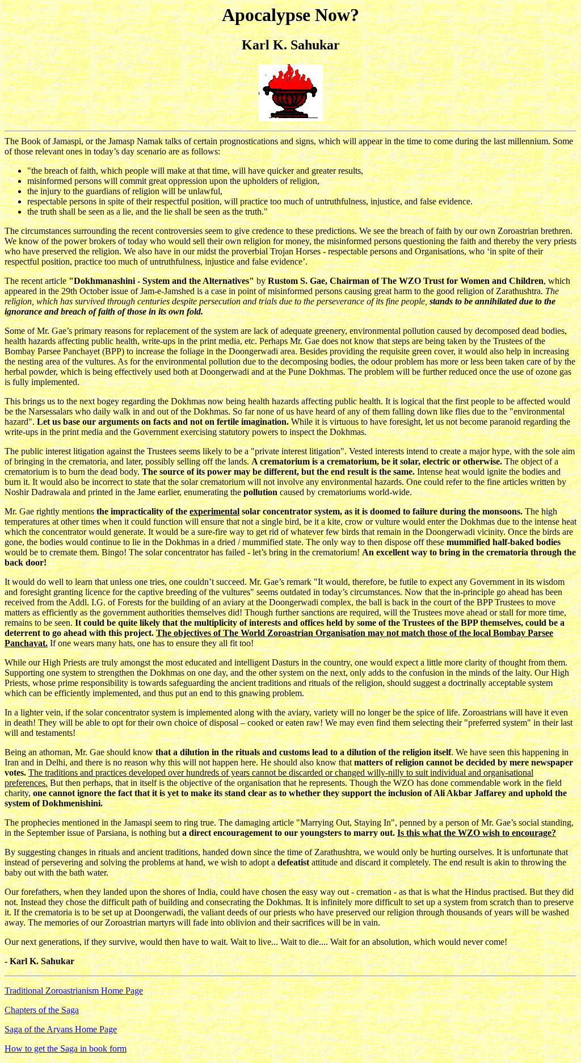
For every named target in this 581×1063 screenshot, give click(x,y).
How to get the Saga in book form (66, 1048)
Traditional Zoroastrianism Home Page (74, 990)
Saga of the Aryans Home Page (61, 1029)
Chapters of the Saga (42, 1010)
